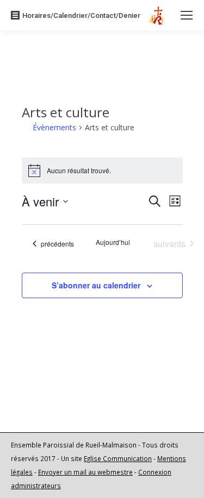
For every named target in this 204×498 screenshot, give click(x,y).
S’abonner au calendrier (96, 285)
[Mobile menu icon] (186, 15)
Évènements (54, 127)
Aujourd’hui (113, 242)
